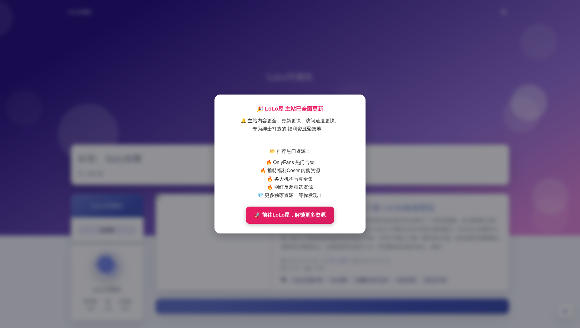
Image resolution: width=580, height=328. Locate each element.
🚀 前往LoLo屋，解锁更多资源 (290, 215)
